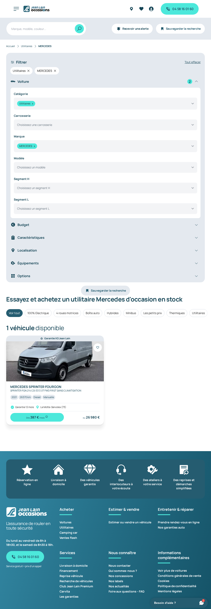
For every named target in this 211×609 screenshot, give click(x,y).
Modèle (19, 158)
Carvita (65, 591)
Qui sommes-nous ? (123, 571)
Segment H (21, 179)
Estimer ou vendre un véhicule (130, 522)
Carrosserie (22, 116)
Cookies (163, 581)
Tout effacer (193, 62)
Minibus (131, 313)
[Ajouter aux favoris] (98, 347)
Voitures (66, 522)
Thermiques (177, 313)
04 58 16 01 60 (183, 9)
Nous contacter (120, 566)
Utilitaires (198, 313)
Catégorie (21, 94)
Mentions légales (170, 591)
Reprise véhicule (71, 576)
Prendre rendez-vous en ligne (178, 522)
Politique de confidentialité (177, 586)
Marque (19, 136)
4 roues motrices (67, 313)
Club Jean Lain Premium (76, 586)
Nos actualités (119, 586)
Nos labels (116, 581)
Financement (69, 571)
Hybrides (112, 313)
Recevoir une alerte (135, 29)
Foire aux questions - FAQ (126, 591)
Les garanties (69, 596)
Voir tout (14, 313)
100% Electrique (38, 313)
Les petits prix (152, 313)
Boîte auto (93, 313)
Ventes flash (68, 538)
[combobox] (105, 104)
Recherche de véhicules (76, 581)
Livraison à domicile (74, 566)
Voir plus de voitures (172, 570)
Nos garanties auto (171, 527)
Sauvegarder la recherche (183, 29)
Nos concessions (121, 576)
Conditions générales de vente (179, 576)
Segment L (21, 199)
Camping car (68, 533)
